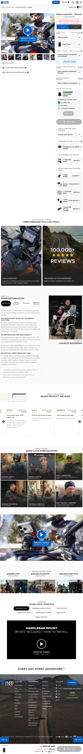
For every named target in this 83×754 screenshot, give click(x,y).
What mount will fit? (74, 51)
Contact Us (32, 688)
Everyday (18, 697)
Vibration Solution (36, 303)
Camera (17, 712)
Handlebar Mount (21, 608)
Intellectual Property (46, 692)
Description (6, 303)
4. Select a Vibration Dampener (62, 79)
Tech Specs (26, 303)
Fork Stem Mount (61, 608)
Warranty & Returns (32, 711)
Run (16, 709)
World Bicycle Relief (47, 697)
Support (31, 685)
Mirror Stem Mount (41, 617)
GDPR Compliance (32, 701)
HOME (2, 7)
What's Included (16, 303)
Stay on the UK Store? (75, 26)
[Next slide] (79, 255)
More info (77, 141)
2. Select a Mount (62, 51)
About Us (45, 685)
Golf (16, 706)
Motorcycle (18, 685)
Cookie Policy (33, 697)
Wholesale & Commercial (46, 702)
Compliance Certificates (32, 706)
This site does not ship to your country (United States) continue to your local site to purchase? (69, 22)
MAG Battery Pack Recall (32, 724)
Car (16, 688)
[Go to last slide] (3, 255)
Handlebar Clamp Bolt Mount (41, 608)
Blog (43, 688)
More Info (79, 67)
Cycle (17, 691)
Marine (17, 700)
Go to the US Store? (63, 26)
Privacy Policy (33, 694)
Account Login (33, 691)
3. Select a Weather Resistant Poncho (66, 67)
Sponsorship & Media (47, 707)
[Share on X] (81, 7)
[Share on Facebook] (78, 7)
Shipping (65, 2)
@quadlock (13, 574)
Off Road (18, 694)
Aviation (17, 703)
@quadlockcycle (68, 574)
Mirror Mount (61, 612)
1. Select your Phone (60, 33)
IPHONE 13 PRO (10, 7)
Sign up (4, 739)
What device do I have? (75, 33)
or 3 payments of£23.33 (42, 749)
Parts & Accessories (19, 716)
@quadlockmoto (40, 574)
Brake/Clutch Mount (24, 612)
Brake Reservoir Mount (43, 612)
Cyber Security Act (33, 719)
